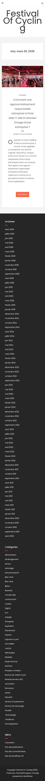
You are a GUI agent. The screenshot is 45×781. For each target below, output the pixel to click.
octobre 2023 (11, 376)
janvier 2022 (10, 460)
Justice (8, 648)
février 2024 (10, 358)
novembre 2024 (12, 318)
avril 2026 (9, 247)
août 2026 (9, 229)
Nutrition (8, 666)
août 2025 (9, 278)
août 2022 (9, 429)
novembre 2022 (12, 416)
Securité (8, 697)
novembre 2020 (12, 523)
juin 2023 (9, 385)
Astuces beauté (12, 572)
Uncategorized (11, 724)
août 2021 (9, 483)
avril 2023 (9, 394)
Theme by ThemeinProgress (18, 773)
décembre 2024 (12, 314)
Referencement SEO (14, 679)
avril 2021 (9, 500)
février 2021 (10, 509)
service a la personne (14, 701)
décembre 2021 (11, 465)
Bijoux (7, 586)
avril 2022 (9, 447)
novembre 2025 (12, 265)
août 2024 (9, 331)
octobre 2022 (11, 420)
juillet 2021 (9, 487)
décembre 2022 (12, 411)
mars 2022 (9, 451)
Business (8, 590)
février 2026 (10, 256)
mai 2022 (9, 443)
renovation (9, 684)
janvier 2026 (10, 260)
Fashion (8, 635)
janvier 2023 (10, 407)
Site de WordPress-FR (14, 756)
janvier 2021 (10, 514)
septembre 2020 (12, 531)
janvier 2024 (10, 362)
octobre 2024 (11, 323)
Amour (8, 564)
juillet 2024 (9, 336)
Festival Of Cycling (22, 20)
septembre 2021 (12, 478)
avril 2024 (9, 349)
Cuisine (8, 604)
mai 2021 (8, 496)
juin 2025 (9, 287)
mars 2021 (9, 505)
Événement (22, 95)
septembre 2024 (12, 327)
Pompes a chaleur (13, 670)
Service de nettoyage (14, 706)
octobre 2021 (10, 474)
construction (10, 599)
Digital (7, 608)
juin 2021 (8, 491)
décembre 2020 (12, 518)
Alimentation (10, 555)
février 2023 (10, 402)
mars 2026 (9, 251)
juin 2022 (9, 438)
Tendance (9, 719)
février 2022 (10, 456)
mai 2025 (9, 291)
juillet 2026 (9, 234)
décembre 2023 (12, 367)
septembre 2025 (12, 274)
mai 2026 (9, 243)
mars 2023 (9, 398)
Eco (6, 612)
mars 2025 (9, 300)
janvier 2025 (10, 309)
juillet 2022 (9, 434)
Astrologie (9, 568)
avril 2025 (9, 296)
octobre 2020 (11, 527)
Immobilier (9, 644)
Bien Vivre (9, 577)
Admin (30, 134)
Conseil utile (10, 595)
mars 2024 (9, 354)
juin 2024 (9, 340)
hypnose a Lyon (12, 639)
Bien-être (9, 581)
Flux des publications (14, 747)
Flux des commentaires (15, 751)
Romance (9, 688)
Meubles (8, 657)
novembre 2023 (12, 371)
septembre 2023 (12, 380)
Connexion (9, 742)
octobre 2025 (11, 269)
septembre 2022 (12, 425)
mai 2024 (9, 345)
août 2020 (9, 536)
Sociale (8, 710)
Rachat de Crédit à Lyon (15, 675)
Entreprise (9, 621)
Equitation (9, 626)
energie (8, 617)
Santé (7, 692)
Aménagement (11, 559)
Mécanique (10, 652)
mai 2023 (9, 389)
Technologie (10, 715)
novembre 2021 (11, 469)
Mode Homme (11, 661)
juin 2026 (9, 238)
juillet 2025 (9, 283)
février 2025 (10, 305)
